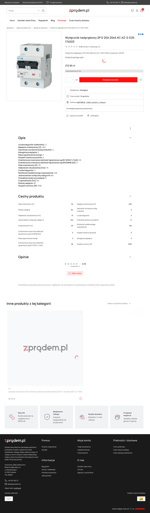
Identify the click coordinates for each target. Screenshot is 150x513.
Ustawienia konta (83, 450)
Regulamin (45, 466)
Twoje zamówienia (83, 447)
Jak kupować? (46, 476)
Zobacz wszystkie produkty (117, 303)
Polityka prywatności (49, 473)
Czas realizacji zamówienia (122, 453)
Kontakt (44, 450)
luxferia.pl (17, 488)
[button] (43, 10)
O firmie (80, 469)
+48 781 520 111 (114, 2)
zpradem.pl (10, 28)
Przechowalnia (82, 453)
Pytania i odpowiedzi (49, 447)
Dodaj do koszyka (110, 79)
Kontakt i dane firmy (84, 466)
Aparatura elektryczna (24, 28)
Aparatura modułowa (40, 28)
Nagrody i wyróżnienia (85, 473)
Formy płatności (119, 447)
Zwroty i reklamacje (48, 469)
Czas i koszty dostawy (121, 450)
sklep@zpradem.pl (130, 2)
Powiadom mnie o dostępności (81, 398)
